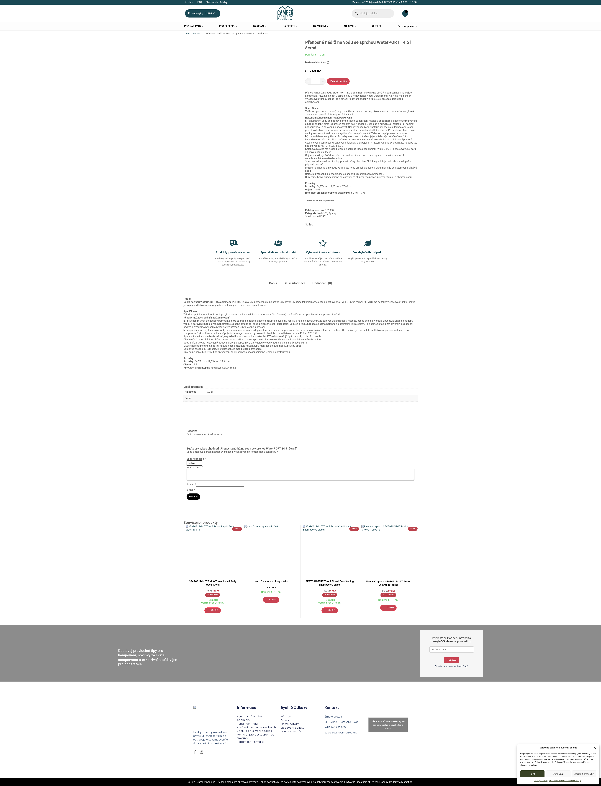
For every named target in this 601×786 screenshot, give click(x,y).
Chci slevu (452, 660)
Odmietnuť (558, 774)
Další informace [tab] (295, 283)
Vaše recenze (195, 467)
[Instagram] (201, 752)
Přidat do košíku (338, 81)
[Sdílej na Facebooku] (315, 224)
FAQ (199, 2)
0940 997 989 (385, 2)
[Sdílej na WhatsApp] (326, 224)
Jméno (191, 484)
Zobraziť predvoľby (584, 774)
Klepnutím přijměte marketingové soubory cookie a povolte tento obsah (388, 725)
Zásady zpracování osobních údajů (451, 666)
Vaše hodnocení (196, 458)
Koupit (214, 610)
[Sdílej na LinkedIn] (322, 224)
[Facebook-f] (195, 752)
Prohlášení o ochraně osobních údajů (565, 781)
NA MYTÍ (198, 33)
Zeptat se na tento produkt (319, 201)
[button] (594, 747)
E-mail (191, 489)
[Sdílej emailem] (330, 224)
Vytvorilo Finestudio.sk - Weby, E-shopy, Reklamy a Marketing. (379, 782)
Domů (186, 33)
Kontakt (189, 2)
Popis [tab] (273, 283)
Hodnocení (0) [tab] (322, 283)
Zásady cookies (540, 781)
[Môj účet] (400, 13)
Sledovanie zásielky (216, 2)
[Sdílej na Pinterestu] (319, 224)
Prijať (532, 774)
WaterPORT (319, 216)
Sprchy (332, 213)
